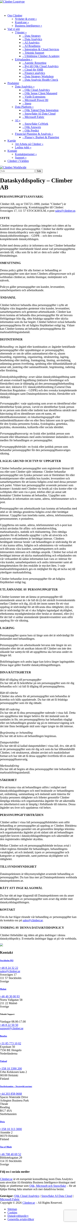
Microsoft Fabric (10, 1199)
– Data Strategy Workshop (38, 76)
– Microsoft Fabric (33, 117)
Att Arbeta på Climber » (29, 144)
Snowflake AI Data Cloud (56, 1196)
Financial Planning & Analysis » (34, 133)
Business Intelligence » (28, 25)
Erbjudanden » (23, 59)
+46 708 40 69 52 (10, 1154)
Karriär (11, 140)
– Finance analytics (33, 73)
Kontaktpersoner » (26, 154)
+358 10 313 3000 (11, 1129)
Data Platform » (24, 106)
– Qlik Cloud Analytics (36, 89)
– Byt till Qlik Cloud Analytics (40, 66)
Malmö (3, 989)
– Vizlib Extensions (33, 96)
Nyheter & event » (26, 18)
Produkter (13, 83)
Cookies (12, 1212)
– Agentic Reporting (34, 62)
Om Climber (14, 15)
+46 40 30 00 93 (10, 996)
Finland (3, 1061)
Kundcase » (22, 22)
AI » (17, 120)
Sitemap (12, 1209)
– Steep (26, 103)
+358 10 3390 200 (11, 1068)
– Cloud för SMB (32, 69)
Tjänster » (21, 32)
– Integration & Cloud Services (40, 49)
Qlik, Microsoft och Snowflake (47, 1185)
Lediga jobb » (23, 147)
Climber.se (6, 1179)
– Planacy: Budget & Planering (40, 137)
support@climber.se (11, 1028)
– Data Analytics (32, 39)
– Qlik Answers (31, 127)
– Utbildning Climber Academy (41, 56)
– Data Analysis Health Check (40, 79)
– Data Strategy (31, 35)
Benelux (3, 1036)
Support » (21, 157)
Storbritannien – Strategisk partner (16, 1086)
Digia (2, 1121)
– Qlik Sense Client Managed (39, 93)
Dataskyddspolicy (18, 1215)
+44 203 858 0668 (11, 1093)
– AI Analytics (30, 42)
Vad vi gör (13, 29)
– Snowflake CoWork (35, 123)
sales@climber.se (65, 210)
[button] (67, 7)
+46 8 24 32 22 (9, 967)
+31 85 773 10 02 (10, 1043)
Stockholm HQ (6, 960)
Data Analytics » (25, 86)
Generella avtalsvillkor (20, 1219)
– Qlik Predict (30, 130)
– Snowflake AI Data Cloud (39, 113)
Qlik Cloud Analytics (26, 1196)
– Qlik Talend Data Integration (40, 110)
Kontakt (12, 150)
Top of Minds (6, 1147)
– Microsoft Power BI (35, 100)
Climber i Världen (18, 161)
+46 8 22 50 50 (9, 1025)
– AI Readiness (31, 46)
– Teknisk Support (33, 52)
